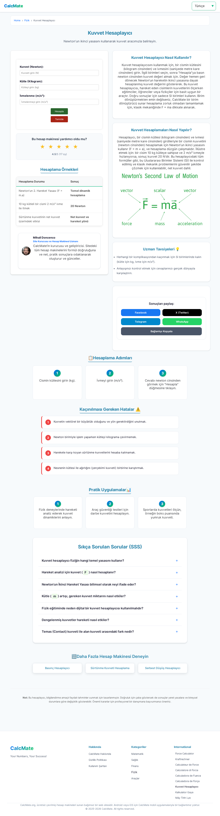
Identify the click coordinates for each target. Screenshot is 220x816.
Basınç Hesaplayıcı (57, 668)
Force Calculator (184, 753)
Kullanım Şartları (98, 766)
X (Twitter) (182, 312)
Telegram (140, 321)
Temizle (59, 119)
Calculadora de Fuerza (188, 775)
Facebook (141, 312)
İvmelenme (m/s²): (32, 95)
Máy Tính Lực (183, 797)
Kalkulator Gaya (184, 792)
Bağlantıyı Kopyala (161, 331)
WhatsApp (182, 321)
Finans (135, 766)
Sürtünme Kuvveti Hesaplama (110, 668)
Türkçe (200, 6)
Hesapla (59, 111)
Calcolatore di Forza (186, 770)
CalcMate (13, 5)
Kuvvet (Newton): (32, 66)
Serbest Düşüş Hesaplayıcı (162, 668)
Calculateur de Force (187, 764)
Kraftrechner (182, 759)
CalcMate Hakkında (100, 753)
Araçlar (135, 778)
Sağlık (134, 759)
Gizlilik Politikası (98, 759)
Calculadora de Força (187, 781)
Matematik (137, 753)
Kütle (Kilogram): (31, 81)
